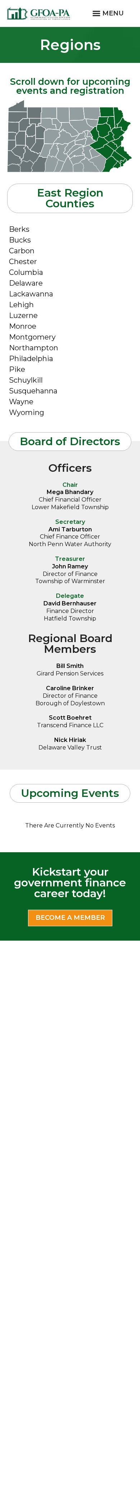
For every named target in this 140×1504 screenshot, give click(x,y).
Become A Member (70, 918)
